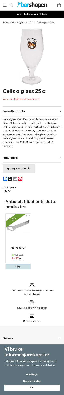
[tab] (32, 111)
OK (32, 387)
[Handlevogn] (59, 5)
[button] (18, 266)
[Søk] (11, 5)
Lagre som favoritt (20, 168)
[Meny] (5, 5)
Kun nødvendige (32, 381)
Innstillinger (32, 374)
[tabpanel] (32, 134)
